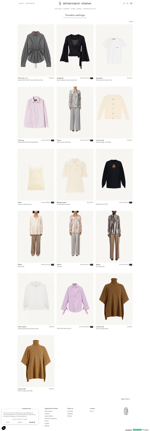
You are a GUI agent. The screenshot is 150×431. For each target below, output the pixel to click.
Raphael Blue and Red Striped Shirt (28, 142)
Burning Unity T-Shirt (102, 204)
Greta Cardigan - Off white (103, 142)
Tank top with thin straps (25, 204)
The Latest (21, 78)
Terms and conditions (51, 418)
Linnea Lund (100, 140)
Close (7, 422)
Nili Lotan (21, 140)
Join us (92, 411)
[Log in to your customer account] (124, 3)
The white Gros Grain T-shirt (104, 80)
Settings (20, 422)
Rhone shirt (21, 266)
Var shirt (59, 266)
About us (47, 413)
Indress (59, 140)
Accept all (32, 422)
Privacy (47, 421)
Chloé (19, 202)
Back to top (125, 399)
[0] (131, 3)
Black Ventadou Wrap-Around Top (67, 80)
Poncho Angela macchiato (25, 391)
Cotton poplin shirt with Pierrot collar (28, 328)
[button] (4, 428)
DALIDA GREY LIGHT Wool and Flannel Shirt (30, 80)
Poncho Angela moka (102, 328)
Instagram (70, 413)
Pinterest (69, 416)
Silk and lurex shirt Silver (64, 142)
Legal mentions (49, 416)
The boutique (48, 411)
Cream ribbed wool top (63, 204)
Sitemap (47, 426)
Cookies (47, 423)
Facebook (70, 411)
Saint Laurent (22, 327)
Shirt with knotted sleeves (64, 328)
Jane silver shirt (100, 266)
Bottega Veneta (61, 202)
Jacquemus (60, 78)
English (21, 3)
